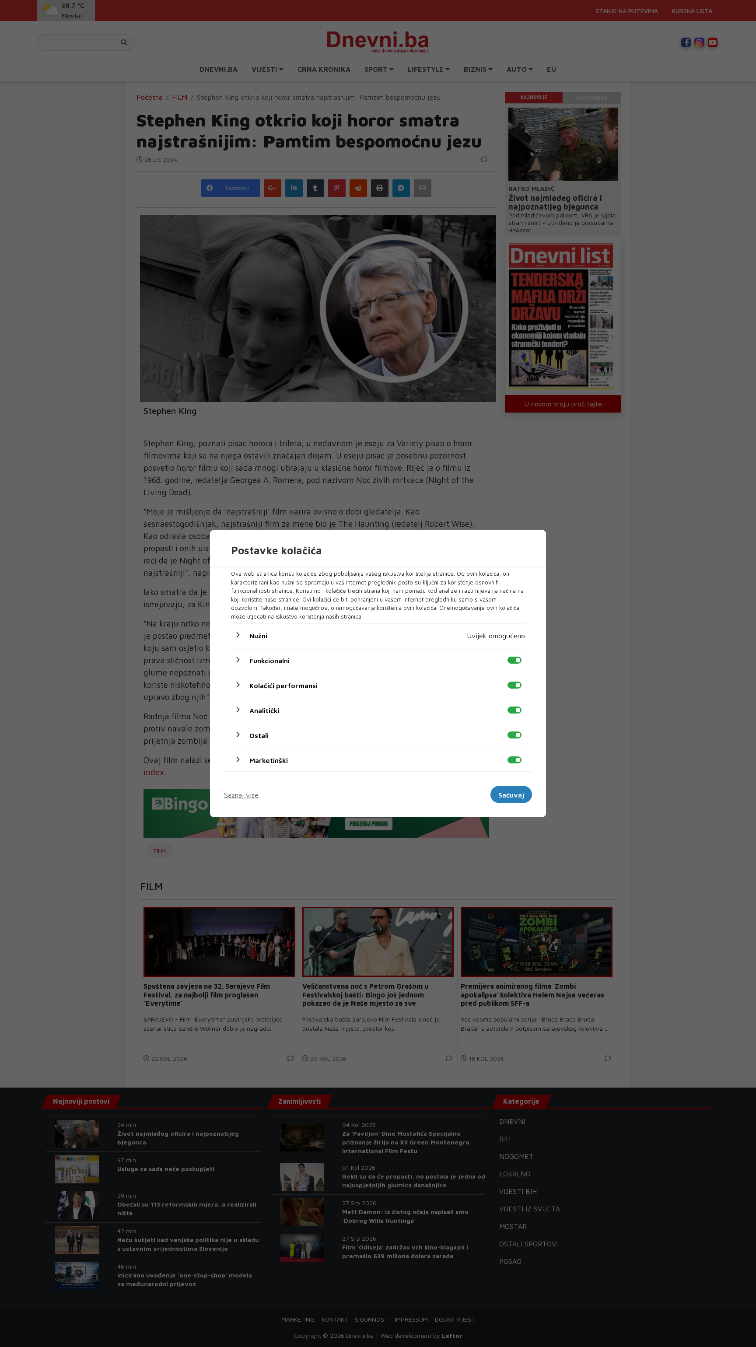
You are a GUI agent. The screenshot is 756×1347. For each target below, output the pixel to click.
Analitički (264, 710)
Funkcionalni (269, 661)
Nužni (258, 636)
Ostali (259, 735)
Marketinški (268, 760)
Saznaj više (241, 794)
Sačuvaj (511, 794)
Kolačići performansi (283, 685)
